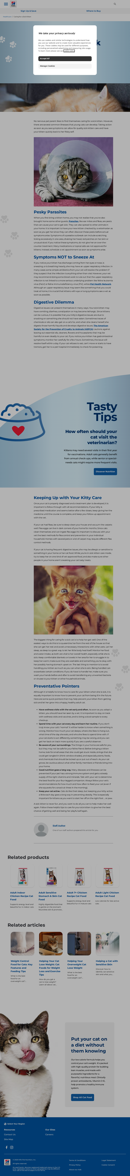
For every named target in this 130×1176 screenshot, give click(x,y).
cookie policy (69, 51)
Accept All (44, 59)
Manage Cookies (47, 66)
